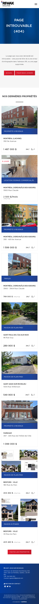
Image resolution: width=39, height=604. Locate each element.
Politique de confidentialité (11, 597)
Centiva (23, 601)
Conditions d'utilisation (28, 597)
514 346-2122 (11, 576)
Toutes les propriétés (20, 552)
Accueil (9, 73)
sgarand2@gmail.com (16, 578)
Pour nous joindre (25, 73)
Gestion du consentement (19, 599)
